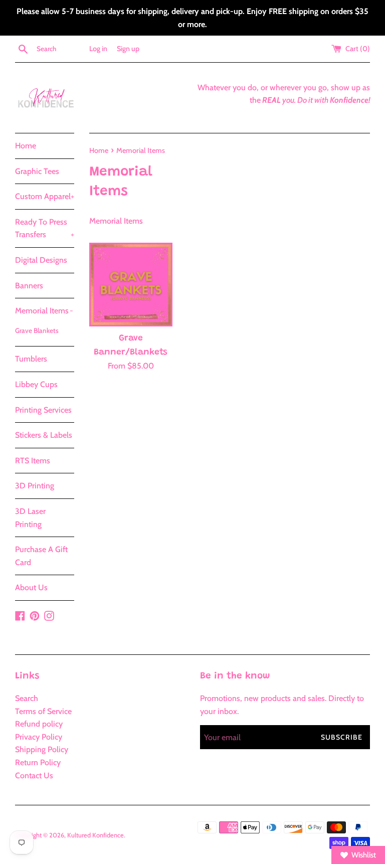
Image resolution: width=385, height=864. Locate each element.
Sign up (128, 48)
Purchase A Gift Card (41, 556)
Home (25, 145)
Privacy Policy (38, 737)
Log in (98, 48)
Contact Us (34, 775)
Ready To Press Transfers (44, 228)
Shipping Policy (41, 749)
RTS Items (32, 460)
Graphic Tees (37, 171)
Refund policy (39, 724)
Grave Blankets (37, 330)
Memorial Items (44, 310)
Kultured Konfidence (95, 835)
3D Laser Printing (30, 517)
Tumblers (31, 359)
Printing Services (43, 410)
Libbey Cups (36, 384)
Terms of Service (43, 711)
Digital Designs (41, 260)
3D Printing (34, 485)
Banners (29, 285)
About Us (31, 587)
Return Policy (38, 762)
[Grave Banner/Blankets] (131, 284)
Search (26, 698)
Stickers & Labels (43, 435)
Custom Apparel (44, 196)
